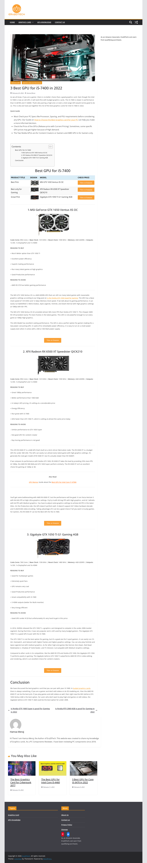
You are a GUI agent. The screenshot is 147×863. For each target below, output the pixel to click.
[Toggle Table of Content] (49, 147)
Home (12, 22)
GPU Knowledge (44, 22)
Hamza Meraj (31, 93)
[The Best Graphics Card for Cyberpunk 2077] (21, 763)
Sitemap (64, 829)
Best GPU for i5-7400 (23, 150)
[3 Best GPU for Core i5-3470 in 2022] (83, 763)
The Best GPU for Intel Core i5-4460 (50, 781)
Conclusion (19, 160)
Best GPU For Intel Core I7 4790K (64, 482)
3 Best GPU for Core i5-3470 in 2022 (82, 781)
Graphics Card (24, 22)
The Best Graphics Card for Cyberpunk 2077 (20, 782)
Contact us (65, 820)
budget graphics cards (81, 688)
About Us (65, 815)
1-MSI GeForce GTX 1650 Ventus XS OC (34, 153)
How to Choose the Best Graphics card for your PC (56, 120)
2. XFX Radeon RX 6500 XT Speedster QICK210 (36, 155)
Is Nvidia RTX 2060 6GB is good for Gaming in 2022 (75, 710)
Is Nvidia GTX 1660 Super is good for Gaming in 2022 (30, 710)
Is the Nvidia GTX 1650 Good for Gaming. (62, 298)
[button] (32, 22)
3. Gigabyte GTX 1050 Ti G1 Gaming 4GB (34, 158)
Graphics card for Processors (32, 83)
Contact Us (60, 22)
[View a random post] (136, 22)
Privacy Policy (66, 825)
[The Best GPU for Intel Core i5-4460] (52, 763)
